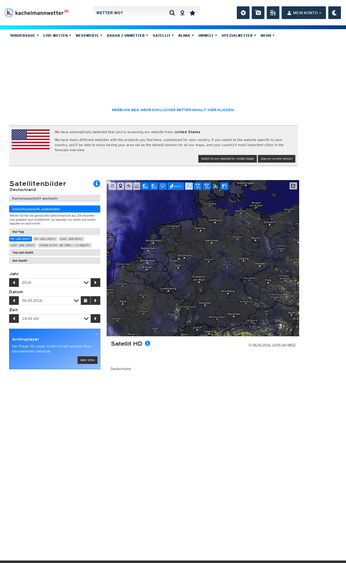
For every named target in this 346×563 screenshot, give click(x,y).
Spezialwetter (238, 35)
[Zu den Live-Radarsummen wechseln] (224, 186)
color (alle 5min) (71, 239)
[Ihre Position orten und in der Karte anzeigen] (120, 186)
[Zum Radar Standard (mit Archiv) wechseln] (154, 186)
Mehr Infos (87, 360)
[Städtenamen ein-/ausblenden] (136, 186)
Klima (184, 35)
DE (66, 11)
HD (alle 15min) (45, 239)
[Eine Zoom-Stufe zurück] (128, 186)
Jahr (14, 274)
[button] (293, 185)
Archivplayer (25, 339)
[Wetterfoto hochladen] (258, 12)
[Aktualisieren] (112, 186)
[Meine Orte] (192, 12)
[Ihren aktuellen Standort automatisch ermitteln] (182, 12)
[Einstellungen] (243, 12)
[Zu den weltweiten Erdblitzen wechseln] (189, 186)
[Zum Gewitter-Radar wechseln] (163, 186)
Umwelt (206, 35)
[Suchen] (172, 12)
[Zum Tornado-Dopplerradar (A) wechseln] (198, 186)
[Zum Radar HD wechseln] (145, 186)
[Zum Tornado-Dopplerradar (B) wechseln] (207, 186)
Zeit (13, 310)
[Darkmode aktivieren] (334, 12)
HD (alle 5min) (20, 239)
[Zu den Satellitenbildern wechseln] (216, 186)
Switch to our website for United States (227, 159)
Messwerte (88, 35)
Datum (16, 292)
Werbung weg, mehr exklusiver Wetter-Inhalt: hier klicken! (173, 110)
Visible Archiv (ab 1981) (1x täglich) (64, 245)
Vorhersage (23, 35)
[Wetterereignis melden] (273, 12)
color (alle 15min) (22, 245)
